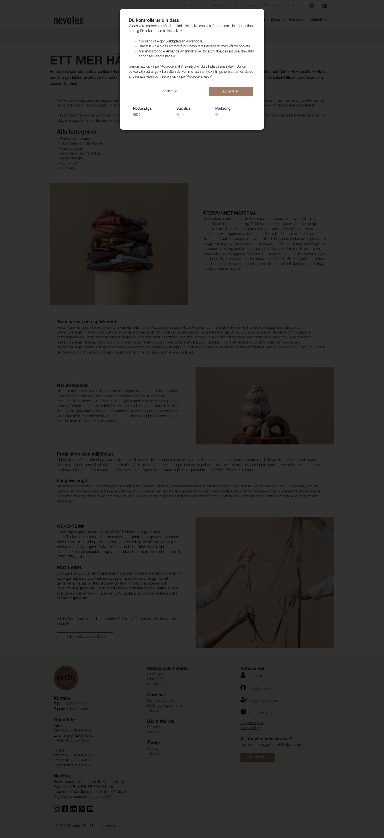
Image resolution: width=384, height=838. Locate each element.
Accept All (231, 92)
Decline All (169, 91)
